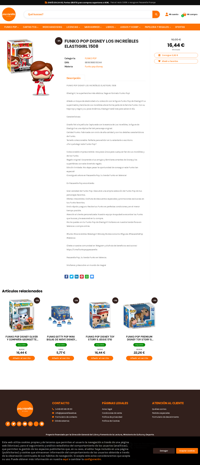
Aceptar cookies (187, 451)
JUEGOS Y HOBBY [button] (129, 27)
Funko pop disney (94, 66)
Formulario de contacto (66, 417)
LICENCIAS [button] (72, 27)
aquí (65, 459)
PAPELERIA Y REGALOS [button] (157, 27)
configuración (92, 459)
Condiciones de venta (112, 413)
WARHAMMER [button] (92, 27)
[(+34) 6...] (30, 424)
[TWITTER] (13, 424)
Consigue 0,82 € (169, 55)
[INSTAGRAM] (19, 424)
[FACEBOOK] (7, 424)
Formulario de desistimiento (165, 417)
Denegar (164, 451)
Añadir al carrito (22, 358)
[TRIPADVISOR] (36, 424)
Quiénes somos (159, 409)
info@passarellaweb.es (65, 413)
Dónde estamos (62, 421)
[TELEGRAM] (41, 424)
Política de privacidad (112, 417)
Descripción (74, 78)
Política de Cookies (111, 421)
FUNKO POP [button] (10, 27)
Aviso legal (107, 409)
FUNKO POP (91, 58)
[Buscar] (156, 14)
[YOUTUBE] (24, 424)
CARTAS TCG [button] (30, 27)
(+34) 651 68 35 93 (63, 409)
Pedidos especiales (161, 413)
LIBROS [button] (110, 27)
